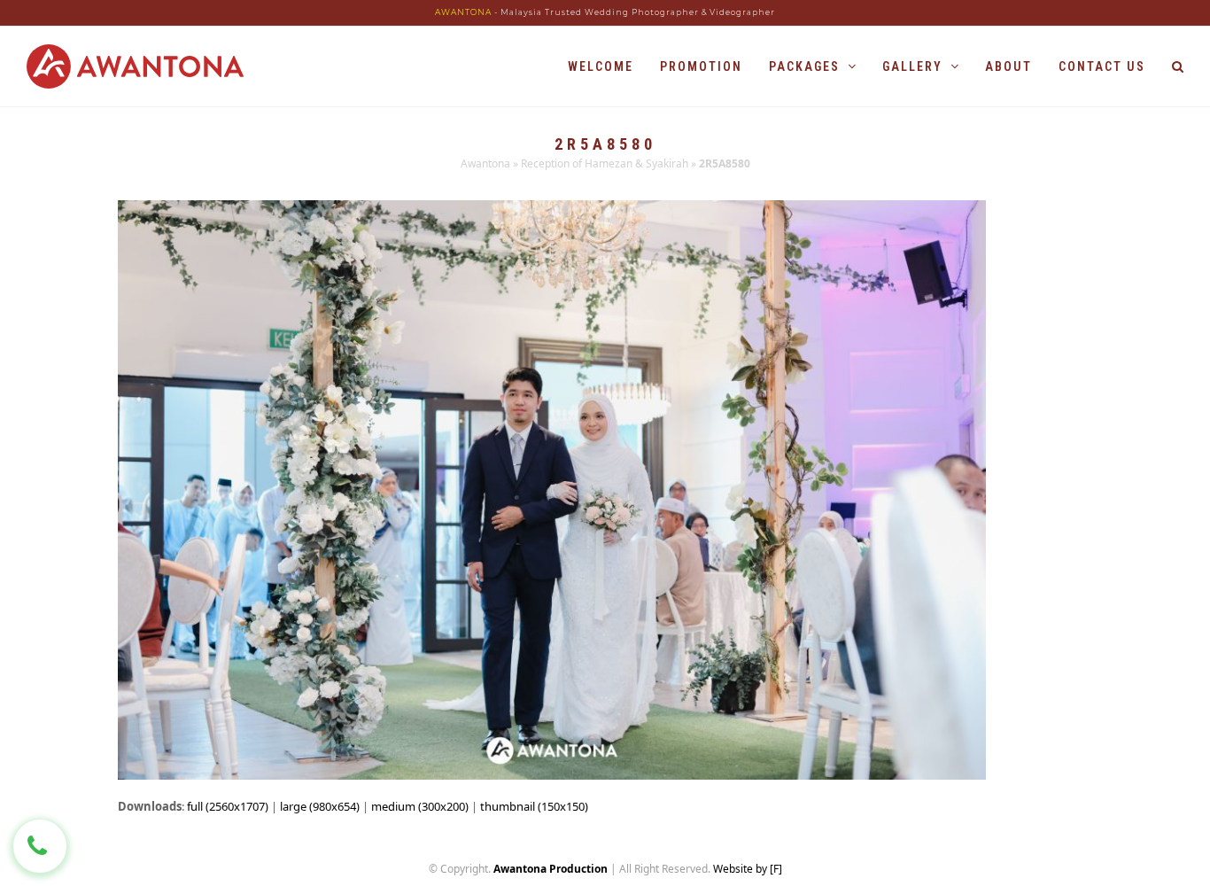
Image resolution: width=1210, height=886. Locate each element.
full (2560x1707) (227, 806)
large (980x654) (320, 806)
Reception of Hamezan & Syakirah (604, 163)
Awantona (485, 163)
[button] (1178, 66)
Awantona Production (550, 868)
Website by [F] (747, 868)
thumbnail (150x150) (534, 806)
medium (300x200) (420, 806)
